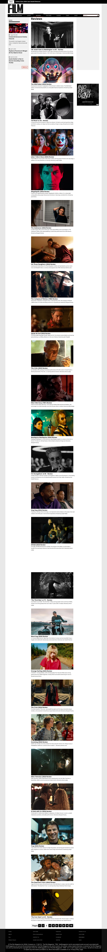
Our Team (35, 931)
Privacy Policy (12, 940)
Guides (59, 15)
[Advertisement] (53, 562)
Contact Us (36, 937)
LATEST (29, 15)
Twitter (58, 940)
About (10, 934)
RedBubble (81, 937)
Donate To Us (82, 931)
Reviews (38, 15)
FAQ (9, 937)
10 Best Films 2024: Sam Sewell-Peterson (27, 1)
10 (71, 925)
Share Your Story (37, 940)
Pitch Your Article (38, 934)
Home (10, 931)
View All (24, 67)
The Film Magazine (16, 15)
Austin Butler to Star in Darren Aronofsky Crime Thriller (16, 61)
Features (48, 15)
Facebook (58, 937)
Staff (67, 15)
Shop (75, 15)
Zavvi (80, 940)
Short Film (59, 934)
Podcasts (58, 931)
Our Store (81, 934)
